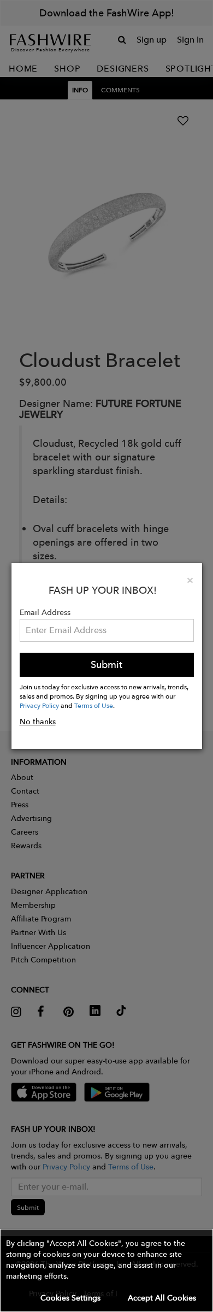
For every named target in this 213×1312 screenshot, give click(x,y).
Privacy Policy (39, 705)
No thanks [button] (38, 721)
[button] (106, 1270)
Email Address (45, 612)
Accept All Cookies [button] (162, 1298)
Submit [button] (106, 664)
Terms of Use (93, 705)
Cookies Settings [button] (70, 1298)
